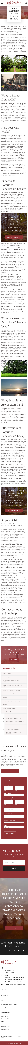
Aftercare (5, 704)
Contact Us (4, 995)
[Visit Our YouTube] (23, 951)
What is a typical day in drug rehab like (13, 733)
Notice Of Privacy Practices (9, 1004)
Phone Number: (8, 807)
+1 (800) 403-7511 (18, 977)
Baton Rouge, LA (5, 1029)
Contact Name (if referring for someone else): (12, 798)
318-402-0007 (17, 981)
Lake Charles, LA (6, 1024)
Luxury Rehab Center (8, 711)
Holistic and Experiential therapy (11, 701)
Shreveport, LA (5, 1026)
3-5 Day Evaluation (8, 677)
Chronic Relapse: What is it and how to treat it (13, 686)
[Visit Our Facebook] (10, 951)
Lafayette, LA (5, 1018)
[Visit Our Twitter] (19, 951)
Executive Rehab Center (9, 708)
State (5, 825)
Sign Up (14, 868)
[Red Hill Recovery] (14, 3)
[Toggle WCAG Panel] (26, 13)
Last (16, 790)
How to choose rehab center (13, 718)
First (5, 790)
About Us (3, 992)
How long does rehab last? (13, 729)
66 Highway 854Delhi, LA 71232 (9, 971)
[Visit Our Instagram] (14, 951)
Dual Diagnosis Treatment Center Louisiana (11, 681)
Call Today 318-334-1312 (14, 237)
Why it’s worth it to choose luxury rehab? (15, 722)
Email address (8, 813)
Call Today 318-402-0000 (14, 1043)
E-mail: (15, 984)
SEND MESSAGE (10, 833)
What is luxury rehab (11, 726)
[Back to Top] (26, 18)
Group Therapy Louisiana (9, 694)
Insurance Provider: (9, 820)
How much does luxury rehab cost (15, 715)
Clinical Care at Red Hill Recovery (11, 690)
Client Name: (7, 785)
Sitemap (3, 1007)
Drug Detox (5, 697)
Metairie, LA (4, 1016)
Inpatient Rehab (7, 673)
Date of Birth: (7, 793)
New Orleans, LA (6, 1021)
